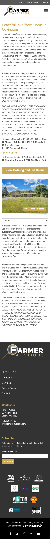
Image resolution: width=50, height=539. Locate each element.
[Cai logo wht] (38, 478)
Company (7, 377)
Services (6, 383)
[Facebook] (10, 534)
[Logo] (24, 478)
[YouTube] (38, 534)
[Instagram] (31, 534)
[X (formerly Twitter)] (17, 534)
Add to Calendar (12, 145)
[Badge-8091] (34, 499)
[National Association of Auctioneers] (11, 478)
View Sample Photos (34, 209)
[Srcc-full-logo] (25, 488)
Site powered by (15, 526)
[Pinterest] (24, 534)
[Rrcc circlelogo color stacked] (15, 488)
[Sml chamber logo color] (35, 488)
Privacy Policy (9, 388)
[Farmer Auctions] (16, 10)
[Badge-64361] (36, 510)
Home (21, 2)
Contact (44, 2)
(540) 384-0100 (32, 2)
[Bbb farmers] (19, 510)
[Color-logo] (19, 499)
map (25, 148)
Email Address (9, 451)
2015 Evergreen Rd (13, 148)
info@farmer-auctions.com (14, 424)
